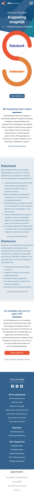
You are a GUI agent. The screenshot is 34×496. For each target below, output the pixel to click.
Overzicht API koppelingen (17, 146)
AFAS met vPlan (17, 402)
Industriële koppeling (17, 432)
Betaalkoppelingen (17, 449)
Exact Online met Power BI (17, 418)
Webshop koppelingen (17, 461)
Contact (17, 490)
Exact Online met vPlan (17, 421)
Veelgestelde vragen (17, 486)
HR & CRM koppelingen (17, 457)
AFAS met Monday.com (17, 398)
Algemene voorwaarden (17, 477)
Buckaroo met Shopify (17, 406)
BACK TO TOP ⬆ (17, 472)
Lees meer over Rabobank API (17, 236)
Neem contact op (17, 96)
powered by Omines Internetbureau (17, 382)
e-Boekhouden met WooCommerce (17, 410)
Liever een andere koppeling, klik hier (17, 359)
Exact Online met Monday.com (17, 414)
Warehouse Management (17, 435)
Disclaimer (17, 482)
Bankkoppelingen (17, 446)
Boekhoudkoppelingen (17, 453)
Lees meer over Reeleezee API (17, 291)
